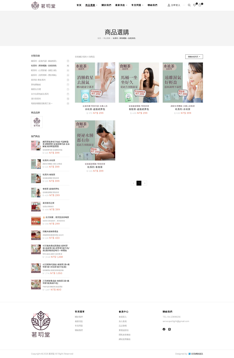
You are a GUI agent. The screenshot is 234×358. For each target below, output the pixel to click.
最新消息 (79, 321)
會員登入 (123, 317)
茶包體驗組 (49, 84)
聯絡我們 (79, 330)
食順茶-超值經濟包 (51, 189)
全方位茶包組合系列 (49, 94)
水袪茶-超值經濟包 (95, 109)
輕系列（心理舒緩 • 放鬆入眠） (49, 70)
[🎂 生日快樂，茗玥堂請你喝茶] (36, 221)
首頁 (99, 38)
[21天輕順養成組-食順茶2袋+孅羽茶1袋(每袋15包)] (36, 286)
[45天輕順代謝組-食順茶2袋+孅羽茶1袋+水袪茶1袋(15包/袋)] (36, 269)
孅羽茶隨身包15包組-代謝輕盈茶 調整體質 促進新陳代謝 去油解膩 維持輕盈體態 (56, 144)
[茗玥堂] (37, 118)
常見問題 (79, 326)
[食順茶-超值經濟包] (36, 192)
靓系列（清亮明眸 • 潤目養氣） (49, 75)
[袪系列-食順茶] (36, 178)
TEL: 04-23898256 (171, 317)
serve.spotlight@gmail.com (176, 321)
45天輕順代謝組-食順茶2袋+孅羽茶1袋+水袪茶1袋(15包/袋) (56, 265)
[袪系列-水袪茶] (36, 164)
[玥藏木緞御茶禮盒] (36, 235)
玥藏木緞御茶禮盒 (50, 231)
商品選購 (106, 38)
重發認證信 (124, 330)
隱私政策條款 (125, 335)
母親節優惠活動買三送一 (50, 103)
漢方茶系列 (50, 99)
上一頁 (133, 183)
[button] (201, 5)
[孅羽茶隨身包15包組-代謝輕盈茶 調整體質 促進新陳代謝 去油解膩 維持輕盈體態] (36, 148)
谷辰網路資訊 (197, 354)
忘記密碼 (123, 326)
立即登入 (175, 5)
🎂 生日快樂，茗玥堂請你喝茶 (56, 217)
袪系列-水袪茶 (49, 160)
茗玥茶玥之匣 (48, 203)
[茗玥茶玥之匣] (36, 207)
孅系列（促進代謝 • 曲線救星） (49, 61)
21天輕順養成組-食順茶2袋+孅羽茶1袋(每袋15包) (56, 282)
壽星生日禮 (49, 89)
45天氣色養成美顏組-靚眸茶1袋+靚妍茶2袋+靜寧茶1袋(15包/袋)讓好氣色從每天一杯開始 (56, 248)
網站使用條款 (125, 339)
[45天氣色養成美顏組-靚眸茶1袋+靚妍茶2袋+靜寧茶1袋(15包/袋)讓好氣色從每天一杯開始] (36, 252)
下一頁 (144, 183)
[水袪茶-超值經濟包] (95, 64)
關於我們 (79, 317)
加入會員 (123, 321)
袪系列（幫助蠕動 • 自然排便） (49, 65)
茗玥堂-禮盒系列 (49, 80)
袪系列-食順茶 (49, 174)
